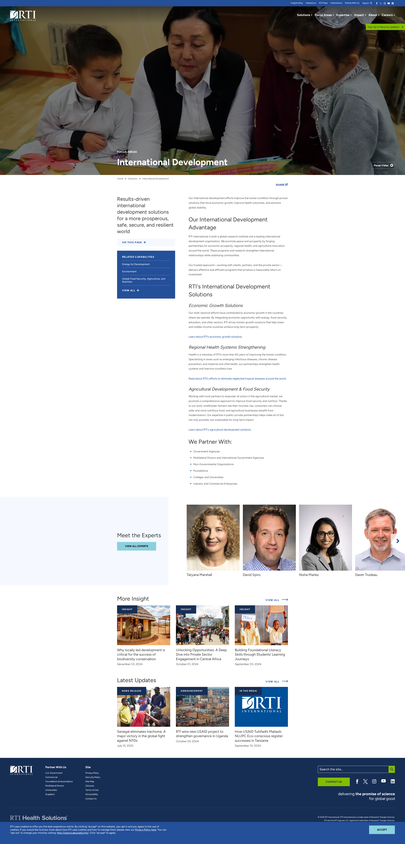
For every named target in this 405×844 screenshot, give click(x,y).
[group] (215, 541)
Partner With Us (352, 3)
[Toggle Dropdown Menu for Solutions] (311, 15)
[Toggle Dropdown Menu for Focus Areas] (333, 15)
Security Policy (92, 777)
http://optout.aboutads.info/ (72, 832)
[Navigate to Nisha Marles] (325, 538)
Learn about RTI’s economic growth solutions (215, 336)
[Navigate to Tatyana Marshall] (213, 538)
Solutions (132, 179)
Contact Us (91, 799)
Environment (129, 271)
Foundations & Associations (59, 781)
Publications (336, 3)
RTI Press (323, 3)
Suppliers (50, 794)
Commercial (51, 777)
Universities (51, 790)
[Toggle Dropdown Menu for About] (378, 15)
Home (120, 179)
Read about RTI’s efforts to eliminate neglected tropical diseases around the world (237, 378)
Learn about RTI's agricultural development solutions (220, 429)
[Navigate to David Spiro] (269, 538)
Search (365, 3)
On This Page (132, 242)
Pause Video (381, 165)
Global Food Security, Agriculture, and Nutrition (143, 280)
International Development (155, 179)
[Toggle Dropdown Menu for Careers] (394, 15)
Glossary (89, 786)
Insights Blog (297, 3)
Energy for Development (136, 264)
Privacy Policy (92, 773)
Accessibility (91, 794)
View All (276, 600)
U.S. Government (53, 773)
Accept (386, 829)
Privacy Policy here (145, 829)
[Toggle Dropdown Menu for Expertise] (351, 15)
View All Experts (136, 546)
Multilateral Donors (54, 786)
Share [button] (280, 184)
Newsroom (311, 3)
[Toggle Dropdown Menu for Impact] (365, 15)
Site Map (89, 781)
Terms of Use (92, 790)
